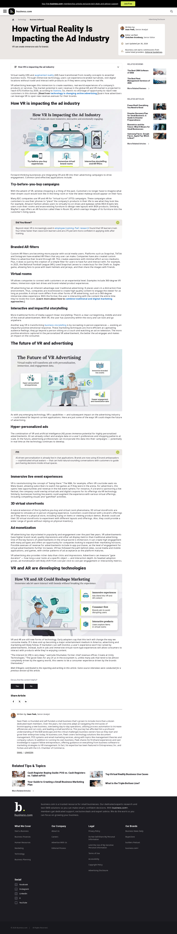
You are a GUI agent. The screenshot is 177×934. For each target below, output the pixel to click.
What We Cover (23, 826)
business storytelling (55, 325)
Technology (22, 20)
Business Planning (23, 859)
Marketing (19, 848)
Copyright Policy (95, 864)
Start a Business (22, 831)
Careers (55, 836)
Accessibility (93, 859)
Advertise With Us (59, 842)
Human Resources (22, 842)
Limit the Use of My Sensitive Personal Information (101, 846)
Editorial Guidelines (153, 52)
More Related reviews (136, 88)
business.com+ (120, 807)
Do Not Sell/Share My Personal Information (101, 838)
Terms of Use (94, 853)
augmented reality (44, 75)
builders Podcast (132, 842)
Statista (57, 90)
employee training (64, 228)
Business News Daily (134, 831)
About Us (55, 831)
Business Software (37, 20)
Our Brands (131, 826)
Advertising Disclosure (98, 870)
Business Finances (23, 836)
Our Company (59, 826)
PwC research (82, 228)
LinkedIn (29, 752)
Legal (91, 826)
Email (19, 752)
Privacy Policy (94, 831)
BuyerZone (130, 836)
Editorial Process (59, 848)
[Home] (20, 11)
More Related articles (136, 144)
